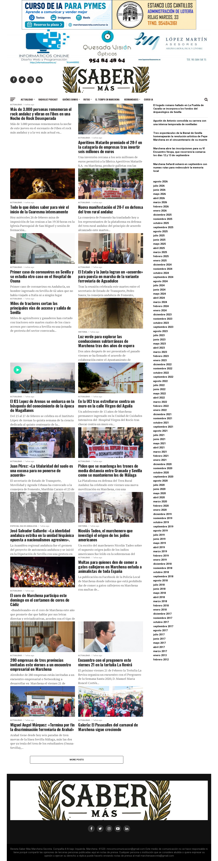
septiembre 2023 (163, 327)
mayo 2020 (159, 493)
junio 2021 (159, 439)
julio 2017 (159, 634)
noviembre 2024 (162, 269)
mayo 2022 (159, 393)
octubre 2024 (161, 273)
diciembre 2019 (162, 514)
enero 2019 (160, 559)
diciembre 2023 (162, 314)
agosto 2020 (160, 480)
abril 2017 (159, 647)
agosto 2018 (160, 580)
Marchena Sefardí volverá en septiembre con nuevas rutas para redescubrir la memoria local (180, 168)
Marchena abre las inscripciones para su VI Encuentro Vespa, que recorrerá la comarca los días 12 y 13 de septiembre (179, 152)
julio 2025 (159, 235)
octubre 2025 (161, 223)
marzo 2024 (160, 302)
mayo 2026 (159, 194)
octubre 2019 (161, 522)
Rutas (86, 99)
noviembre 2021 (162, 418)
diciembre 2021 (162, 414)
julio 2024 (159, 285)
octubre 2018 (161, 572)
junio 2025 (159, 239)
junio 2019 (159, 539)
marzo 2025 (160, 252)
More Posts (77, 759)
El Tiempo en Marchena (107, 99)
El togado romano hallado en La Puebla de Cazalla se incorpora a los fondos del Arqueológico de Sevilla (178, 109)
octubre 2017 (161, 622)
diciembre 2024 (162, 264)
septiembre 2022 (163, 376)
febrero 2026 (161, 206)
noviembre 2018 (162, 568)
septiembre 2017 (163, 626)
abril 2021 (159, 447)
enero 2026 (160, 210)
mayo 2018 (159, 593)
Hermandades (131, 99)
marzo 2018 (160, 601)
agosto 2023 (160, 331)
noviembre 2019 (162, 518)
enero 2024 (160, 310)
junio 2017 (159, 638)
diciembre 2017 (162, 613)
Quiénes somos (70, 99)
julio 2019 (159, 535)
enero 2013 (160, 655)
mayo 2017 (159, 642)
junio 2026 (159, 190)
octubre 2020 (161, 472)
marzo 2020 (160, 501)
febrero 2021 (161, 456)
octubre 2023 (161, 323)
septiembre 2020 (163, 476)
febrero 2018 (161, 605)
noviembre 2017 (162, 618)
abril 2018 (159, 597)
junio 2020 (159, 489)
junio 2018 (159, 589)
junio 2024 (159, 289)
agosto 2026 (160, 181)
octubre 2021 (161, 422)
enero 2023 (160, 360)
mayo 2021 (159, 443)
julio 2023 (159, 335)
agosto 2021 (160, 430)
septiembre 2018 (163, 576)
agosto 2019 (160, 530)
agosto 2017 (160, 630)
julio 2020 (159, 485)
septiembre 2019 (163, 526)
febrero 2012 (161, 659)
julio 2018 (159, 584)
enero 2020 (160, 509)
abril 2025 (159, 248)
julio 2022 (159, 385)
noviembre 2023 (162, 318)
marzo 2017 (160, 651)
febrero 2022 (161, 406)
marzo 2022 (160, 402)
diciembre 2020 (162, 464)
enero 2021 (160, 460)
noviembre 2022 (162, 368)
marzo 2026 (160, 202)
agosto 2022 (160, 381)
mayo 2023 (159, 343)
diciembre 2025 (162, 214)
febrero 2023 (161, 356)
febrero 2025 (161, 256)
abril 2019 (159, 547)
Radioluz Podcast (48, 99)
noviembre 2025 (162, 219)
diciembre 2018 (162, 563)
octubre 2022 (161, 372)
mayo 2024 (159, 293)
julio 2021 (159, 435)
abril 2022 (159, 397)
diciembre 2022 (162, 364)
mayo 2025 (159, 243)
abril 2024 (159, 297)
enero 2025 (160, 260)
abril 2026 (159, 198)
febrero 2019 (161, 555)
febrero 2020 (161, 505)
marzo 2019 (160, 551)
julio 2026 (159, 185)
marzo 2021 (160, 451)
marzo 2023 (160, 352)
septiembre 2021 (163, 426)
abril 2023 (159, 347)
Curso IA (148, 99)
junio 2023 (159, 339)
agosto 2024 (160, 281)
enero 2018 (160, 609)
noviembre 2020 (162, 468)
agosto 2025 (160, 231)
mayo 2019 (159, 543)
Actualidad (27, 99)
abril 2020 (159, 497)
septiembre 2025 (163, 227)
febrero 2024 (161, 306)
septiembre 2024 (163, 277)
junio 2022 (159, 389)
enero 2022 (160, 410)
